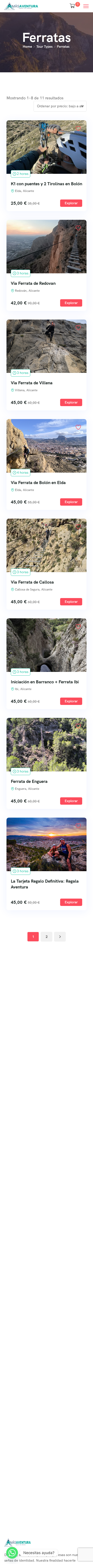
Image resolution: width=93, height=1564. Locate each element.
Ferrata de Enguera (29, 781)
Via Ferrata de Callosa (32, 582)
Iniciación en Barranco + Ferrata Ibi (45, 682)
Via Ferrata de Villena (32, 383)
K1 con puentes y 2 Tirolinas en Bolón (46, 184)
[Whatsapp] (12, 1553)
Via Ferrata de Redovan (33, 283)
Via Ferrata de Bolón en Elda (38, 482)
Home (27, 46)
